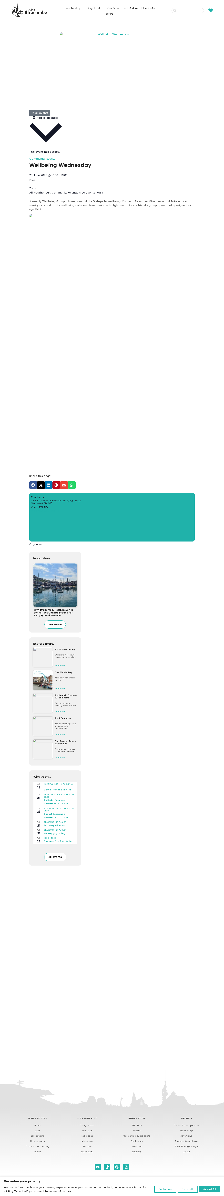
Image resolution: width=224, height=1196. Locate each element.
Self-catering (38, 1136)
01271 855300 (40, 507)
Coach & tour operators (186, 1125)
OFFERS (109, 13)
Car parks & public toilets (136, 1136)
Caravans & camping (37, 1146)
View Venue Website (45, 511)
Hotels (37, 1125)
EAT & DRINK (131, 8)
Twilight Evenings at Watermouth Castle (56, 802)
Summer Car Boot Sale (57, 841)
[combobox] (188, 10)
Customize (165, 1189)
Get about (137, 1125)
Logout (186, 1151)
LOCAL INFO (149, 8)
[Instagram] (126, 1167)
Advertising (186, 1136)
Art (48, 192)
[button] (33, 485)
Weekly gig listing (54, 833)
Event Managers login (186, 1146)
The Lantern (39, 497)
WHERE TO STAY (71, 8)
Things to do (87, 1125)
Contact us (137, 1141)
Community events (64, 192)
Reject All (187, 1189)
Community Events (42, 159)
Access (137, 1130)
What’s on (87, 1130)
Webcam (137, 1146)
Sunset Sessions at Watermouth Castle (56, 815)
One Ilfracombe (40, 549)
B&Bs (37, 1130)
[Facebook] (117, 1167)
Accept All (209, 1189)
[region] (112, 1186)
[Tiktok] (107, 1167)
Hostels (37, 1151)
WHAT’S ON (113, 8)
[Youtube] (98, 1167)
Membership (186, 1130)
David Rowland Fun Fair (58, 789)
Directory (136, 1151)
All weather (37, 192)
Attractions (87, 1141)
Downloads (87, 1151)
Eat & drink (87, 1136)
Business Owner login (186, 1141)
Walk (99, 192)
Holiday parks (37, 1141)
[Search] (206, 10)
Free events (87, 192)
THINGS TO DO (94, 8)
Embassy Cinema (54, 825)
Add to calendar (47, 118)
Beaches (87, 1146)
